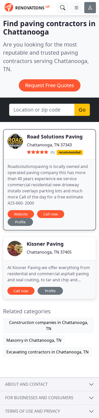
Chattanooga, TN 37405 (49, 252)
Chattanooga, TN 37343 (49, 145)
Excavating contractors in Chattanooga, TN (47, 352)
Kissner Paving (45, 243)
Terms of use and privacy (32, 411)
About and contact (26, 384)
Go (82, 109)
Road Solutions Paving (55, 136)
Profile (20, 222)
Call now (50, 214)
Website (21, 214)
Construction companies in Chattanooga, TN (48, 325)
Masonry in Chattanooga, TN (33, 340)
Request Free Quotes (49, 85)
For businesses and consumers (39, 397)
